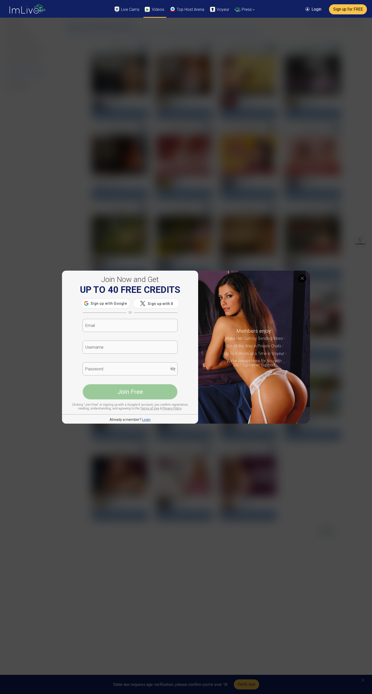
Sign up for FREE (348, 9)
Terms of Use (149, 408)
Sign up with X (160, 304)
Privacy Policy (171, 408)
